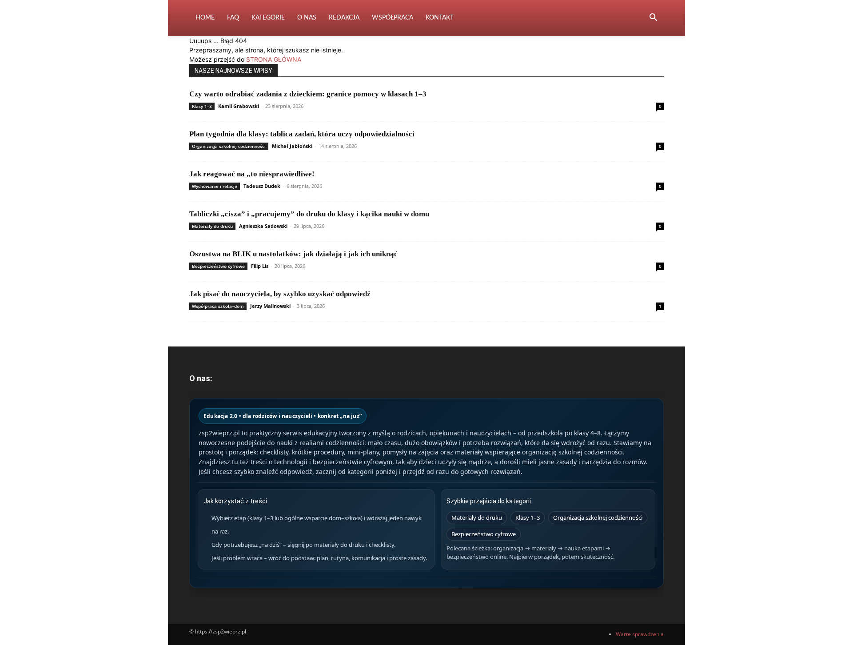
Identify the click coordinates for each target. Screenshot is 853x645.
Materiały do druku (212, 226)
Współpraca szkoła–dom (218, 306)
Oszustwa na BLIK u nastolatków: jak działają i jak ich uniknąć (293, 254)
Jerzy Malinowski (270, 306)
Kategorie (268, 18)
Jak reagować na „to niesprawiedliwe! (252, 174)
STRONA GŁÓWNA (273, 59)
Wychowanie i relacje (214, 186)
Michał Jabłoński (292, 146)
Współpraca (392, 18)
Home (205, 18)
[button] (653, 18)
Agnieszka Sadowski (263, 226)
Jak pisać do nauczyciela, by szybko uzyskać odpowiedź (280, 294)
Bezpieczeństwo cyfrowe (218, 266)
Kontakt (440, 18)
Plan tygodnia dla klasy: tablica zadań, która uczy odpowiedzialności (302, 134)
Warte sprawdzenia (640, 634)
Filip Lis (259, 266)
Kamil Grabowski (238, 106)
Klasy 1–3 (202, 106)
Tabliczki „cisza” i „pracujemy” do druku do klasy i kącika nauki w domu (309, 214)
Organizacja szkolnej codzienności (229, 146)
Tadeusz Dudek (261, 186)
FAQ (233, 18)
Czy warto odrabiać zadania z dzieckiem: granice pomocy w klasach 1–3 (307, 94)
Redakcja (344, 18)
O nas (306, 18)
